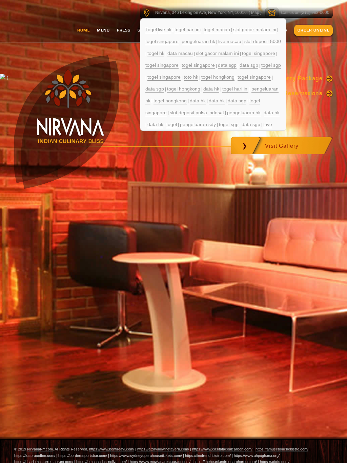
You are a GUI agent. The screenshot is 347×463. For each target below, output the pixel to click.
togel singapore (162, 41)
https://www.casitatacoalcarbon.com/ (222, 449)
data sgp (227, 65)
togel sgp (271, 65)
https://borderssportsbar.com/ (82, 456)
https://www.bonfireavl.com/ (111, 449)
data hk (211, 89)
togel (171, 124)
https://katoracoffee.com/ (34, 456)
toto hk (191, 77)
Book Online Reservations (285, 93)
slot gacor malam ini (254, 29)
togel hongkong (217, 77)
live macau (229, 41)
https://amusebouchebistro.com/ (282, 449)
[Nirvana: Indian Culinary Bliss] (70, 106)
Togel (151, 29)
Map (255, 12)
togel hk (155, 53)
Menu (103, 30)
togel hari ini (188, 29)
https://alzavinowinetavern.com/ (163, 449)
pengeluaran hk (198, 41)
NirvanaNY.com (40, 449)
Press (123, 30)
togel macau (217, 29)
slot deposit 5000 (262, 41)
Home (83, 30)
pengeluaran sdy (198, 124)
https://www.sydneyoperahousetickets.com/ (146, 456)
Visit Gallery (282, 146)
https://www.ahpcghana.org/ (257, 456)
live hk (164, 29)
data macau (180, 53)
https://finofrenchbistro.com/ (208, 456)
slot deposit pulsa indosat (197, 112)
